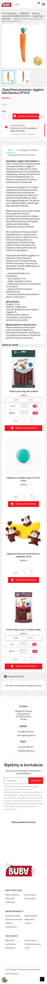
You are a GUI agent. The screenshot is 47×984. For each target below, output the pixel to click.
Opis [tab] (10, 150)
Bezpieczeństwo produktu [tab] (22, 154)
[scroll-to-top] (42, 979)
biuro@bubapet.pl (12, 974)
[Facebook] (19, 830)
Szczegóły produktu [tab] (27, 150)
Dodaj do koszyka (25, 116)
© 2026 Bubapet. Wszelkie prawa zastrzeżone (22, 969)
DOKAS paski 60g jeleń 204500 (23, 391)
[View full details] (38, 355)
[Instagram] (28, 830)
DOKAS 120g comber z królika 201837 (23, 630)
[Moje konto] (32, 4)
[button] (26, 4)
